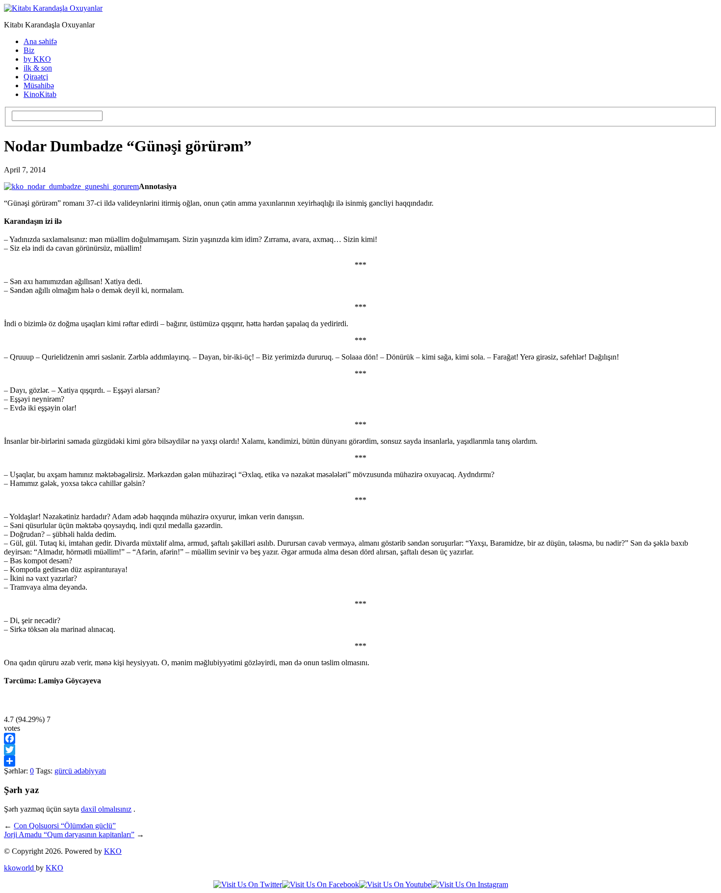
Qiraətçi (36, 76)
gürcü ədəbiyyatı (80, 771)
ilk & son (38, 68)
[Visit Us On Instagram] (469, 884)
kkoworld (20, 868)
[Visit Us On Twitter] (247, 884)
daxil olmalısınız (106, 809)
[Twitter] (360, 749)
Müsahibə (39, 85)
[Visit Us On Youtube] (395, 884)
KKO (113, 851)
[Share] (360, 761)
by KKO (37, 59)
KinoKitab (40, 94)
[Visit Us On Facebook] (320, 884)
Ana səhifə (40, 41)
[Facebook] (360, 738)
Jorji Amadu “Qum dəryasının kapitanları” (69, 834)
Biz (29, 50)
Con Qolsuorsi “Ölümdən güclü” (65, 825)
